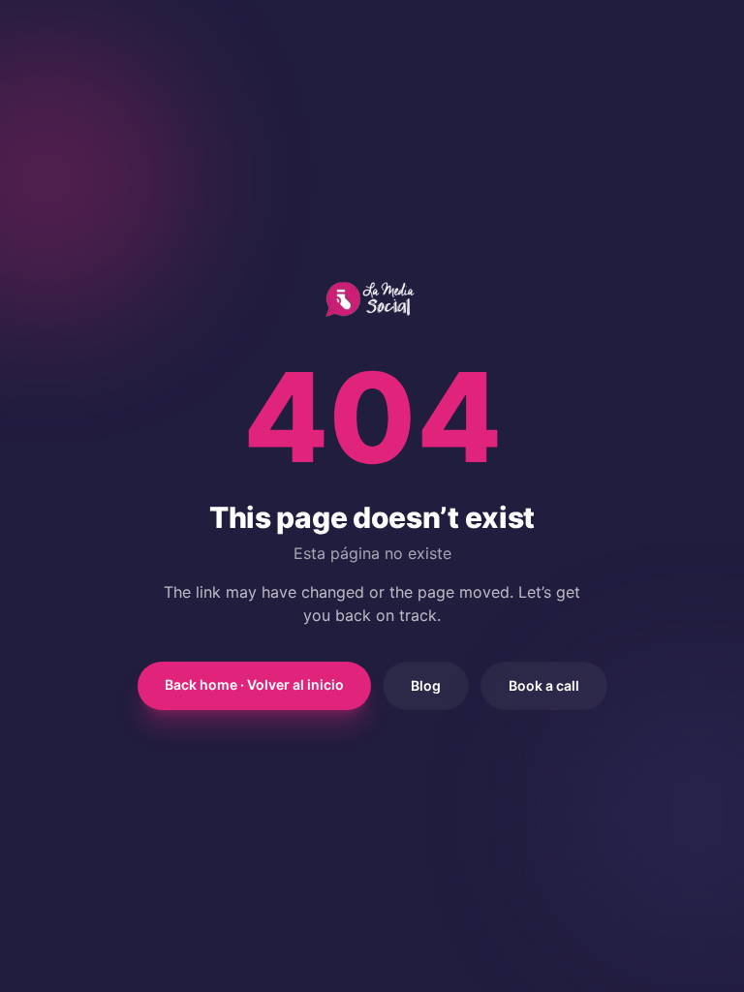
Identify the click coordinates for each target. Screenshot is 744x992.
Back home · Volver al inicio (254, 684)
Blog (426, 685)
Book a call (544, 685)
